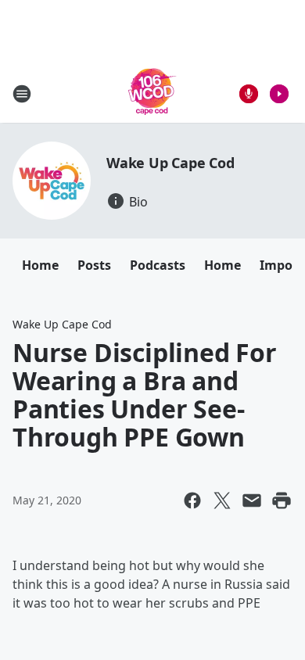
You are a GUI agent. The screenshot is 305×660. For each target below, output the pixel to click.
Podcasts (157, 265)
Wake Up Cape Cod (170, 162)
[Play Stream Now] (279, 93)
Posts (94, 265)
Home (40, 265)
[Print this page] (281, 500)
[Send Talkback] (248, 93)
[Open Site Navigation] (22, 93)
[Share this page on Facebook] (192, 500)
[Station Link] (152, 93)
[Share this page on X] (222, 500)
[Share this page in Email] (252, 500)
